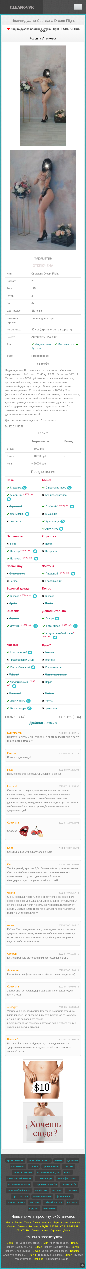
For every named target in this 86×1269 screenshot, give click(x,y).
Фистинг (48, 566)
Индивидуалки (43, 344)
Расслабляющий (20, 667)
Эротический (17, 700)
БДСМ (46, 644)
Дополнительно (54, 611)
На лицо (21, 551)
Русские (36, 348)
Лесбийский (17, 513)
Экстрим (13, 611)
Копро (46, 588)
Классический (18, 652)
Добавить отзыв (43, 723)
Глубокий (57, 506)
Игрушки (21, 625)
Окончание (15, 536)
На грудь (21, 558)
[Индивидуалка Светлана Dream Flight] (43, 95)
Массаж (12, 644)
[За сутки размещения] (43, 1060)
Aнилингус (51, 528)
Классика (15, 487)
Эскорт (50, 618)
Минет (46, 480)
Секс (10, 480)
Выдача (21, 596)
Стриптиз (49, 536)
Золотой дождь (18, 588)
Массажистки (66, 344)
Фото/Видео (59, 625)
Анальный (22, 495)
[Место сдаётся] (43, 1102)
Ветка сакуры (18, 708)
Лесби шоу (14, 566)
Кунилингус (53, 521)
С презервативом (56, 487)
